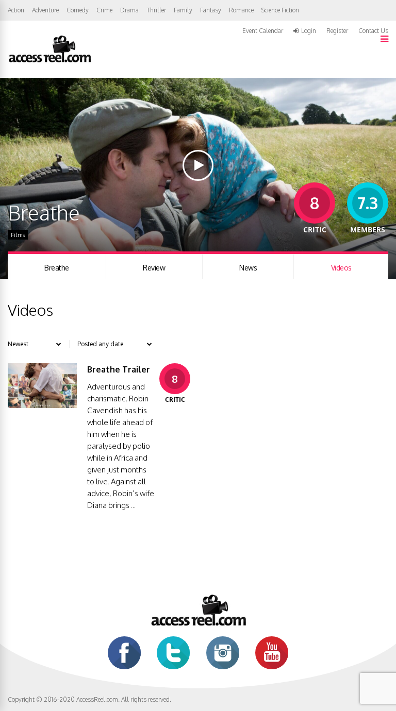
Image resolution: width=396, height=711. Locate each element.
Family (183, 10)
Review (154, 267)
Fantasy (210, 10)
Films (18, 235)
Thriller (156, 10)
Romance (241, 10)
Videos (341, 267)
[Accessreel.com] (49, 61)
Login (308, 31)
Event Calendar (262, 31)
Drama (129, 10)
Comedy (78, 10)
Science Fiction (280, 10)
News (248, 267)
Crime (104, 10)
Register (337, 31)
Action (16, 10)
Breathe (56, 267)
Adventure (45, 10)
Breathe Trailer (118, 369)
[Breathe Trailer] (42, 405)
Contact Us (373, 31)
